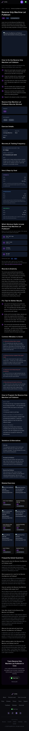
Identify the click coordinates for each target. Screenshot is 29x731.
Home (3, 8)
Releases (14, 705)
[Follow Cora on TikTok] (12, 713)
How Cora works (22, 697)
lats (3, 18)
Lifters (25, 721)
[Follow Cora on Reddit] (16, 713)
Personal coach (12, 697)
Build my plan (14, 681)
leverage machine (15, 18)
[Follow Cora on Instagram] (20, 713)
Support (26, 701)
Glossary (8, 701)
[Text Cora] (25, 2)
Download (21, 705)
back (8, 18)
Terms (20, 701)
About (4, 697)
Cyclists (14, 723)
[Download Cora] (21, 2)
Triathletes (20, 721)
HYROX (14, 721)
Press (2, 701)
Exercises (8, 8)
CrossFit (9, 721)
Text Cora (15, 678)
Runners (4, 721)
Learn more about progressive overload (13, 264)
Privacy (14, 701)
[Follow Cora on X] (8, 713)
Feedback (7, 705)
